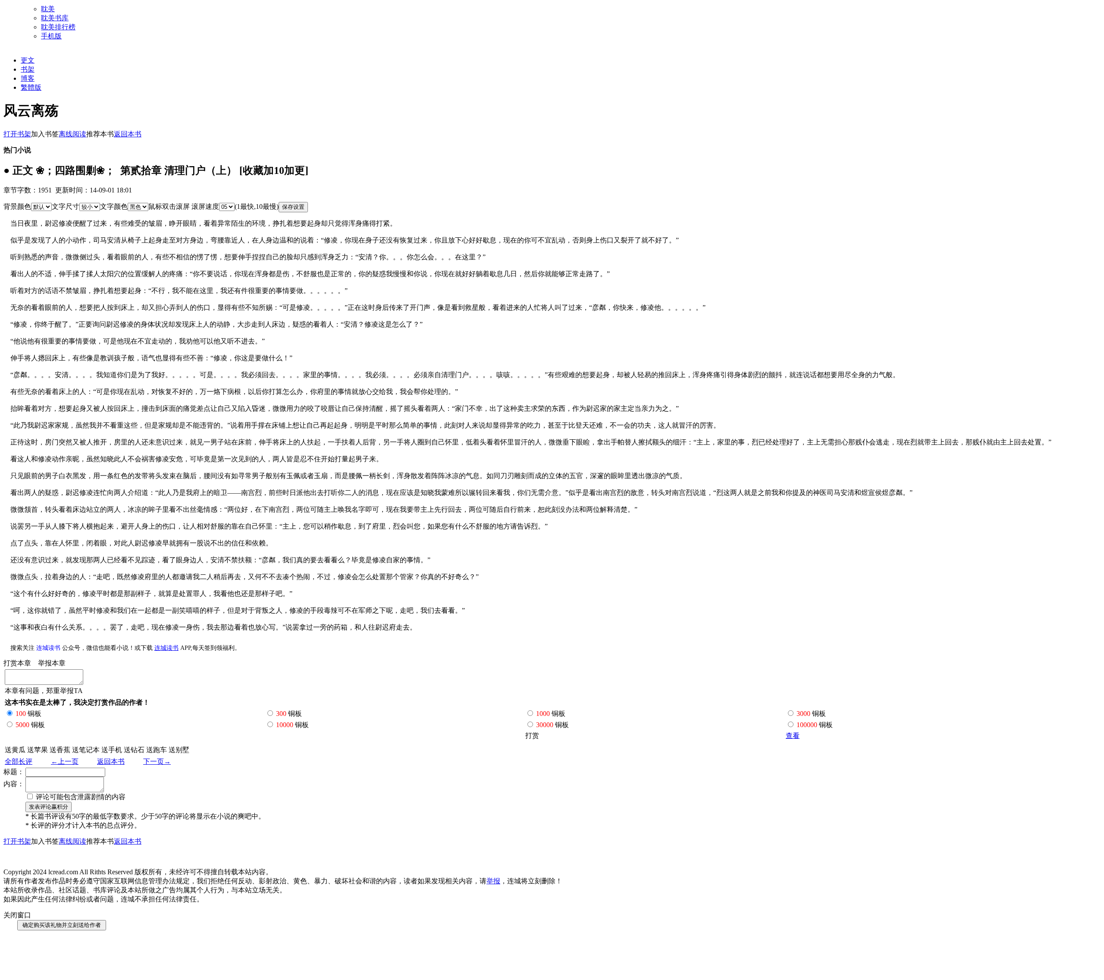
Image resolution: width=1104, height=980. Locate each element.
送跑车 (156, 749)
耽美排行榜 (58, 27)
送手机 (111, 749)
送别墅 (179, 749)
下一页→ (157, 761)
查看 (793, 735)
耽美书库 (55, 18)
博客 (27, 78)
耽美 (48, 9)
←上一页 (64, 761)
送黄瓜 (15, 749)
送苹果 (37, 749)
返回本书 (111, 761)
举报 (493, 881)
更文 (27, 60)
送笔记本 (86, 749)
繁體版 (31, 87)
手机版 (51, 36)
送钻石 (134, 749)
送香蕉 (60, 749)
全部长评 (18, 761)
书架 (27, 69)
